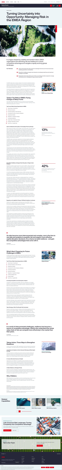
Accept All (52, 467)
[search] (20, 2)
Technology (43, 459)
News (22, 462)
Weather (43, 461)
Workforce (43, 462)
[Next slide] (19, 411)
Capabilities (7, 1)
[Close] (61, 467)
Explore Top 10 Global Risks (47, 93)
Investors (23, 461)
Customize (43, 467)
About (18, 1)
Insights (15, 1)
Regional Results (5, 5)
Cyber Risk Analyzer (21, 408)
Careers (23, 459)
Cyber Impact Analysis (36, 408)
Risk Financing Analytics (52, 408)
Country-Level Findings (46, 352)
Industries (11, 1)
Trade (42, 458)
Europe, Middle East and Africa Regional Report (48, 203)
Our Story (23, 458)
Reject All (47, 467)
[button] (7, 430)
